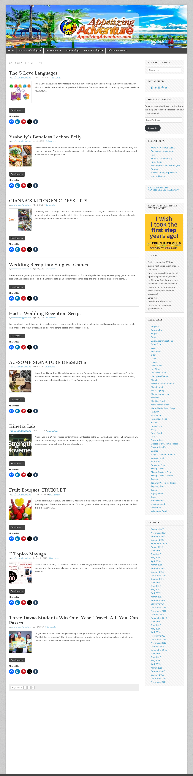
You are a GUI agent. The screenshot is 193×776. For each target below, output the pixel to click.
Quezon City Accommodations (165, 444)
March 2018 (156, 565)
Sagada (154, 451)
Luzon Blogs (52, 50)
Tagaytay (155, 479)
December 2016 (158, 607)
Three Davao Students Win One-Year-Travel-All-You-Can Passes (73, 620)
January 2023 (157, 540)
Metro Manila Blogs (29, 50)
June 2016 (156, 625)
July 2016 (155, 621)
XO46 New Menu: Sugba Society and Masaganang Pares (163, 151)
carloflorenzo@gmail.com (21, 77)
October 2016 (157, 614)
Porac (154, 436)
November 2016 (158, 611)
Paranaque (156, 415)
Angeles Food (157, 330)
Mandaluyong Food (160, 394)
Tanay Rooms (157, 500)
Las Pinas (155, 369)
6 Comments (51, 317)
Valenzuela (156, 507)
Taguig (154, 490)
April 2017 (156, 593)
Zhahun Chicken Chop (161, 158)
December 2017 (158, 575)
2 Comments (51, 269)
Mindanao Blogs (92, 50)
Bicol (153, 348)
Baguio (154, 333)
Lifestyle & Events (117, 50)
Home (11, 50)
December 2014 (158, 678)
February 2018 (158, 568)
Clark (153, 358)
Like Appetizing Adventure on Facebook (163, 188)
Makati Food (157, 387)
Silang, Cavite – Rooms (162, 475)
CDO (153, 355)
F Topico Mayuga (27, 554)
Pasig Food (156, 433)
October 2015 (157, 646)
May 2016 (155, 629)
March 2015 (156, 668)
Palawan (155, 412)
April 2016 (156, 632)
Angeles (155, 326)
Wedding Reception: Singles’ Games (48, 264)
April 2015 (156, 664)
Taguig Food (157, 493)
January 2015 (157, 675)
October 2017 (157, 579)
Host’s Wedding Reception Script (45, 313)
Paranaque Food (159, 419)
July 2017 (155, 582)
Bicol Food (156, 351)
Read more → (17, 110)
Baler (153, 337)
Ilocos (154, 362)
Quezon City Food (159, 447)
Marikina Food (158, 401)
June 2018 (156, 554)
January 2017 (157, 604)
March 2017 (156, 597)
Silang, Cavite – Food (161, 472)
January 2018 (157, 572)
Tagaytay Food (158, 486)
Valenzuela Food (159, 511)
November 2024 (158, 533)
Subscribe (153, 128)
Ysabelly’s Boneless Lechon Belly (45, 137)
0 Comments (56, 77)
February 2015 (158, 671)
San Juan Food (158, 465)
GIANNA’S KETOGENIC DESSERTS (48, 200)
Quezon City (157, 440)
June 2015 (156, 657)
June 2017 (156, 586)
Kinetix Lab (22, 426)
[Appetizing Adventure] (96, 26)
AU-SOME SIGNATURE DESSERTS (47, 362)
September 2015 (159, 650)
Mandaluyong (157, 390)
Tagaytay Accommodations (163, 483)
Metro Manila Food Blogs (163, 408)
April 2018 (156, 561)
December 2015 (158, 639)
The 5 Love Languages (33, 73)
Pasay (154, 422)
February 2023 (158, 536)
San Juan (155, 461)
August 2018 (157, 547)
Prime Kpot (156, 162)
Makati (154, 380)
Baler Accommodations (162, 341)
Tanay (154, 497)
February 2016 (158, 636)
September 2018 (159, 543)
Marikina (155, 397)
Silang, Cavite (157, 468)
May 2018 (155, 557)
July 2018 (155, 550)
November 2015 (158, 643)
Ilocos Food (156, 365)
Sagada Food (157, 458)
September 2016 (159, 618)
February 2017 (158, 600)
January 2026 (157, 529)
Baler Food (156, 344)
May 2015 (155, 660)
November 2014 (158, 682)
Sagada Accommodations (163, 454)
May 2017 (155, 589)
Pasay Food (156, 426)
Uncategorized (158, 504)
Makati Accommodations (162, 383)
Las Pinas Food (158, 372)
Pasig (153, 429)
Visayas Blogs (72, 50)
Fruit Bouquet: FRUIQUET (37, 490)
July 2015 (155, 653)
